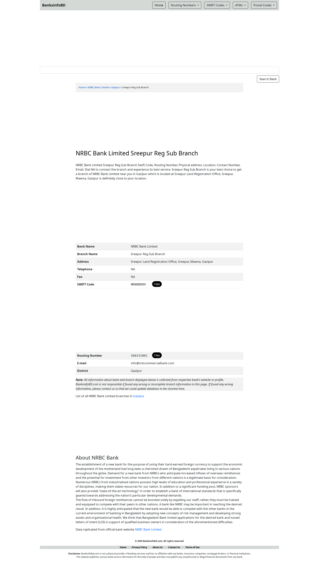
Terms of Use (193, 547)
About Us (158, 547)
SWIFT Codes (216, 5)
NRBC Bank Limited (98, 87)
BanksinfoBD (54, 5)
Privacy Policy (139, 547)
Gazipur (115, 87)
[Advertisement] (159, 38)
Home (81, 87)
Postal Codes (262, 5)
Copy (157, 283)
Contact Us (174, 547)
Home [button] (159, 5)
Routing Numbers (184, 5)
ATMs (239, 5)
